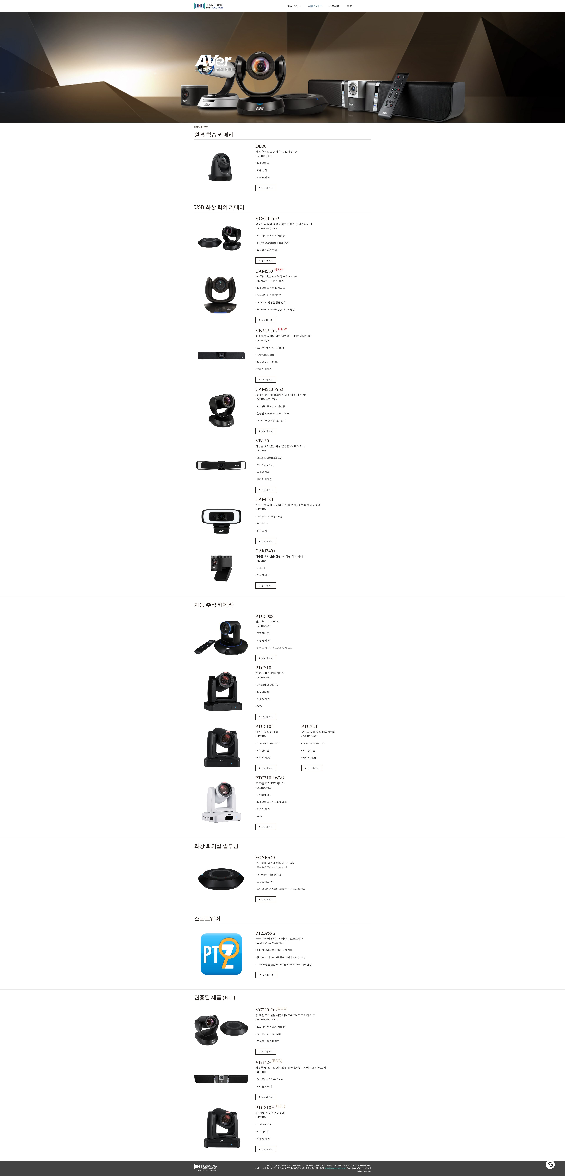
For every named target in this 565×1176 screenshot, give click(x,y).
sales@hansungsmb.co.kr (335, 1168)
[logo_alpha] (208, 4)
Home (197, 127)
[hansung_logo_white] (205, 1165)
